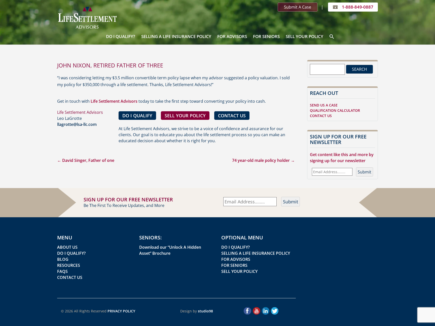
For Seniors (266, 36)
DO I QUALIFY (137, 116)
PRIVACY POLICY (121, 311)
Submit (364, 172)
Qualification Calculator (335, 110)
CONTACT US (232, 116)
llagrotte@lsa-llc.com (77, 124)
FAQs (62, 271)
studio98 (205, 311)
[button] (331, 37)
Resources (68, 265)
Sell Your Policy (304, 36)
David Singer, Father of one (85, 160)
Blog (62, 259)
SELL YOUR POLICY (185, 116)
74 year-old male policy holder (263, 160)
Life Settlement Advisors (114, 101)
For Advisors (232, 36)
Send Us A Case (324, 105)
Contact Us (321, 115)
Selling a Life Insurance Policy (176, 36)
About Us (67, 247)
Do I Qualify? (120, 36)
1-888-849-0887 (357, 7)
